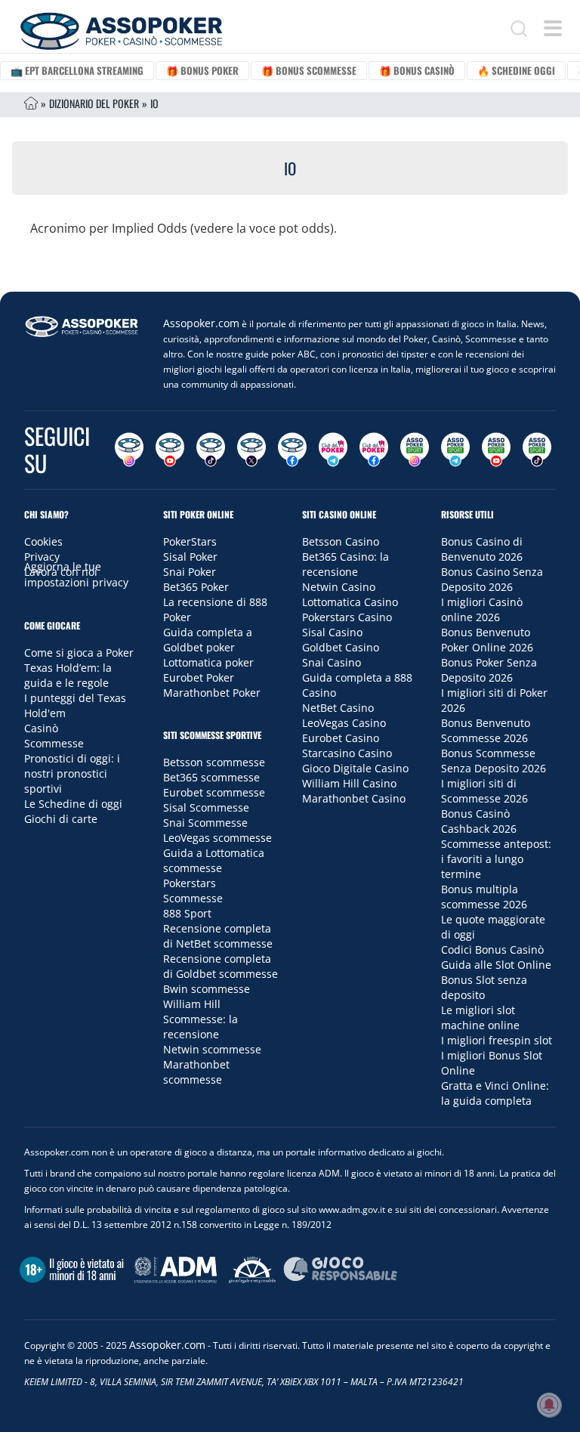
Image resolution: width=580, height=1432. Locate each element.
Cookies (43, 541)
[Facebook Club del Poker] (374, 450)
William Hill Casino (349, 783)
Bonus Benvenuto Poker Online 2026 (487, 639)
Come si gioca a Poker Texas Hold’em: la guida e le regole (79, 667)
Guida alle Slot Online (496, 964)
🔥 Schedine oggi (516, 70)
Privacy (42, 556)
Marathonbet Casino (354, 798)
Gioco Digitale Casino (355, 768)
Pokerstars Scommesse (193, 890)
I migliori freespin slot (496, 1040)
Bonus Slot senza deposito (484, 987)
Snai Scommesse (205, 822)
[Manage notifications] (549, 1405)
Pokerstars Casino (347, 617)
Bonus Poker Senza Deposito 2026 (489, 670)
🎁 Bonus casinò (417, 70)
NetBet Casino (338, 708)
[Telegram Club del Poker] (333, 450)
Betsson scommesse (214, 762)
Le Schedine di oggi (73, 803)
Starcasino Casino (347, 753)
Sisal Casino (332, 632)
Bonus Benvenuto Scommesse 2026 (485, 730)
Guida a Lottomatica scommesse (213, 860)
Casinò (41, 728)
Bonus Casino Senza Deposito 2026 (492, 579)
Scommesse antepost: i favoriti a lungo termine (496, 859)
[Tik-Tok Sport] (537, 450)
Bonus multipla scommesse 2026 (484, 896)
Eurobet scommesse (214, 792)
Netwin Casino (338, 587)
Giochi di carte (60, 819)
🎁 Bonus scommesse (308, 70)
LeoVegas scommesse (217, 837)
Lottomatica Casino (350, 602)
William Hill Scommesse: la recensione (200, 1019)
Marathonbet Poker (212, 692)
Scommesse (54, 743)
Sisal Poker (190, 556)
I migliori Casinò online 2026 (482, 609)
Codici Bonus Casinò (492, 949)
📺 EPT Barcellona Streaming (77, 70)
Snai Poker (189, 571)
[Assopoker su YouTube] (170, 450)
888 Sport (187, 913)
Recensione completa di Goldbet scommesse (220, 966)
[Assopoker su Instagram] (129, 450)
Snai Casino (331, 662)
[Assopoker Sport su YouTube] (496, 450)
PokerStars (190, 541)
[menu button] (553, 28)
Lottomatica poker (208, 662)
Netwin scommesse (212, 1049)
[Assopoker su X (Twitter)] (251, 450)
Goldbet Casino (340, 647)
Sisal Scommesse (206, 807)
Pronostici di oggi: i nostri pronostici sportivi (72, 773)
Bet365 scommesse (211, 777)
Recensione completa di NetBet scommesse (218, 936)
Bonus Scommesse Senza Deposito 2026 (493, 760)
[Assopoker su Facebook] (292, 450)
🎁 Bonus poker (202, 70)
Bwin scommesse (206, 989)
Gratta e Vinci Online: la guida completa (495, 1093)
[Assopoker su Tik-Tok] (211, 450)
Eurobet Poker (198, 677)
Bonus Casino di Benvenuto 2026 (482, 549)
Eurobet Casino (340, 738)
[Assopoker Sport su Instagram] (414, 450)
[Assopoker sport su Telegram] (455, 450)
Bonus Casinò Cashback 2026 (479, 821)
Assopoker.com (201, 323)
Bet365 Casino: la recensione (345, 564)
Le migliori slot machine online (480, 1017)
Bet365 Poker (196, 587)
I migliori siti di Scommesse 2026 (484, 791)
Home (31, 103)
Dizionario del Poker (94, 103)
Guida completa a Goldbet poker (207, 639)
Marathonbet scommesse (196, 1072)
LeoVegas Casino (344, 723)
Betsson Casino (340, 541)
